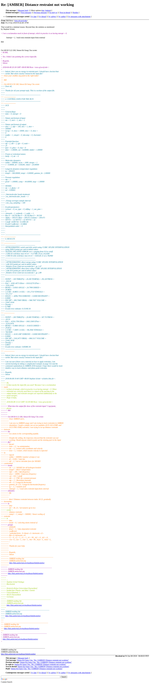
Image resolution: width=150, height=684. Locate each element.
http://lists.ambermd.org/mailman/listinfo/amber (27, 563)
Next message (26, 13)
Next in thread (65, 13)
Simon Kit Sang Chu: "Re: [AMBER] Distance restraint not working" (43, 660)
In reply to (53, 13)
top (43, 10)
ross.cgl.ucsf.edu (21, 21)
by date (34, 17)
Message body (23, 10)
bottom (47, 10)
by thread (42, 17)
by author (62, 17)
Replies (75, 13)
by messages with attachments (79, 17)
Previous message (40, 13)
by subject (52, 17)
